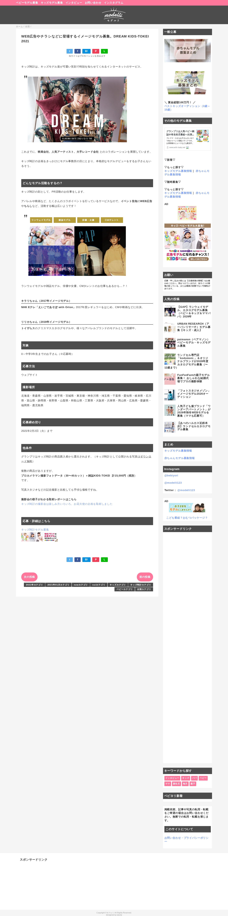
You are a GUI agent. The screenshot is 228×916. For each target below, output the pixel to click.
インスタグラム (113, 2)
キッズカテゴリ (118, 585)
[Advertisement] (187, 647)
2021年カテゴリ (34, 585)
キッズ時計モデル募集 (35, 529)
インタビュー (74, 2)
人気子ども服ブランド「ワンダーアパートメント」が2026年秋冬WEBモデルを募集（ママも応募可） (193, 411)
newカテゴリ (81, 585)
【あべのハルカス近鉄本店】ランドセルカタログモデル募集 (193, 426)
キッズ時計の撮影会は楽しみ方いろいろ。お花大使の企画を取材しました (67, 504)
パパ (194, 778)
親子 (193, 784)
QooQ (119, 915)
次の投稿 (29, 576)
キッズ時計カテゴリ (140, 585)
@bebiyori (171, 475)
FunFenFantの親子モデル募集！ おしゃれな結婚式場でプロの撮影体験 (193, 378)
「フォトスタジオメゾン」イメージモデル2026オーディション (193, 393)
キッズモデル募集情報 (178, 171)
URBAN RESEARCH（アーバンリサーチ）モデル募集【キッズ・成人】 (193, 327)
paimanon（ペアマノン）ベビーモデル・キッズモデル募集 (193, 342)
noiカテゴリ (98, 585)
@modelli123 (173, 482)
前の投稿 (144, 576)
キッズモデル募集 (52, 2)
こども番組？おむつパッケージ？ (187, 517)
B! (86, 51)
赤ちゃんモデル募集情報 (179, 458)
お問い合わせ (93, 2)
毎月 (185, 784)
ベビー (203, 778)
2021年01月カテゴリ (58, 585)
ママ (167, 784)
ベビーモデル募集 (27, 2)
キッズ (185, 778)
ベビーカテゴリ (125, 589)
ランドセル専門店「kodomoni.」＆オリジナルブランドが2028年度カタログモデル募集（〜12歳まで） (186, 361)
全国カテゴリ (144, 589)
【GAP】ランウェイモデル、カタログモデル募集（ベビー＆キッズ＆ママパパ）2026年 (193, 311)
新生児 (176, 784)
